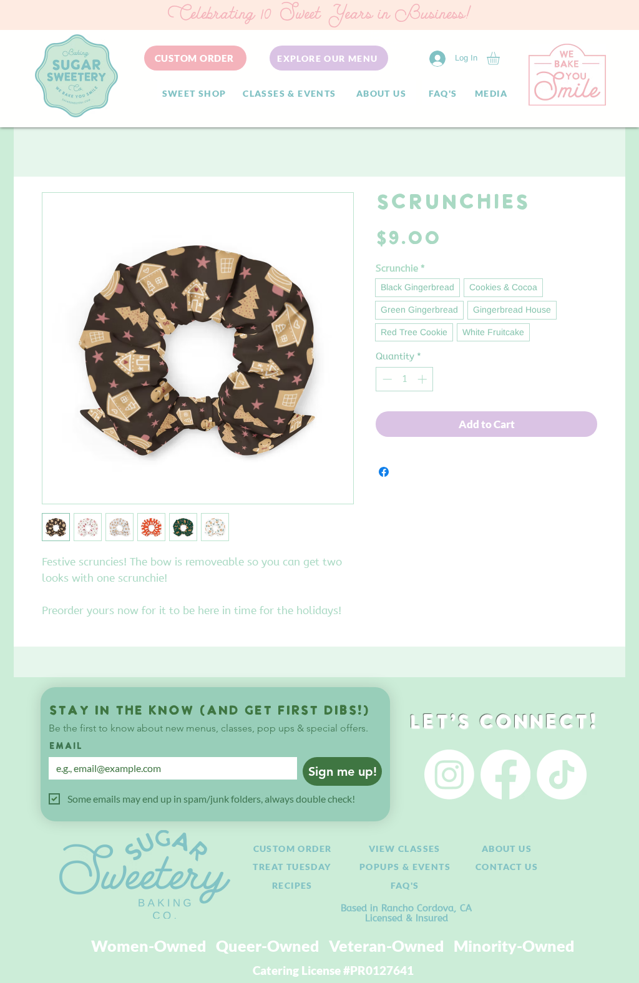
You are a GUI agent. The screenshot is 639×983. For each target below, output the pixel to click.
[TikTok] (562, 775)
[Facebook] (505, 775)
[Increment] (423, 379)
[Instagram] (449, 775)
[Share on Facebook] (383, 471)
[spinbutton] (404, 379)
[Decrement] (386, 379)
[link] (501, 58)
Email (65, 746)
